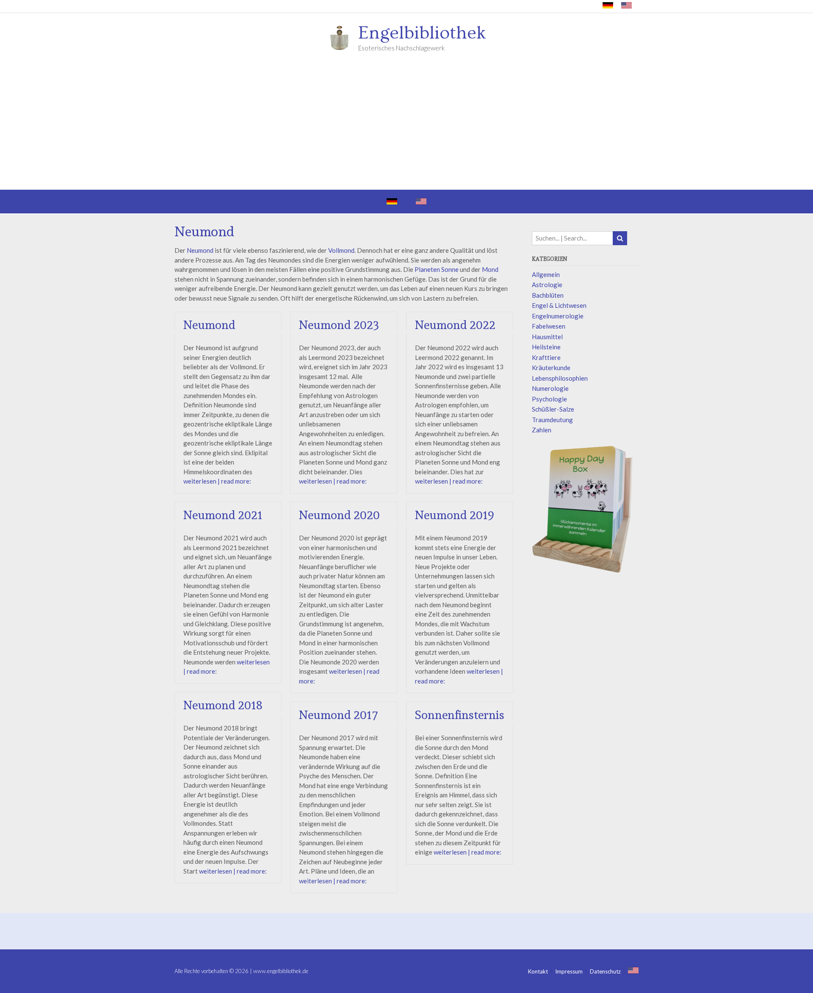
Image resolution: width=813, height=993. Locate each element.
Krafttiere (546, 357)
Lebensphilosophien (560, 378)
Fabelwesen (548, 326)
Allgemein (546, 274)
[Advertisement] (406, 126)
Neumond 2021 (223, 515)
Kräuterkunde (551, 367)
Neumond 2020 (339, 515)
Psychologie (549, 399)
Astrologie (547, 284)
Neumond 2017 (338, 715)
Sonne (450, 269)
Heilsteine (546, 347)
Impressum (569, 971)
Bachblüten (548, 295)
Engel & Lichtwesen (559, 305)
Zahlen (541, 430)
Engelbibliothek (422, 33)
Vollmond (341, 250)
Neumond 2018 (223, 705)
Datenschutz (605, 971)
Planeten (427, 269)
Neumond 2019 (454, 515)
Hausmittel (547, 336)
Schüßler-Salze (553, 409)
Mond (490, 269)
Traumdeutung (552, 419)
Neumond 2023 (339, 325)
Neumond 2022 (455, 325)
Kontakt (538, 971)
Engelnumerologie (557, 316)
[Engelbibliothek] (342, 37)
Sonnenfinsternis (459, 715)
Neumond (200, 250)
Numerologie (550, 388)
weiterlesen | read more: (217, 481)
